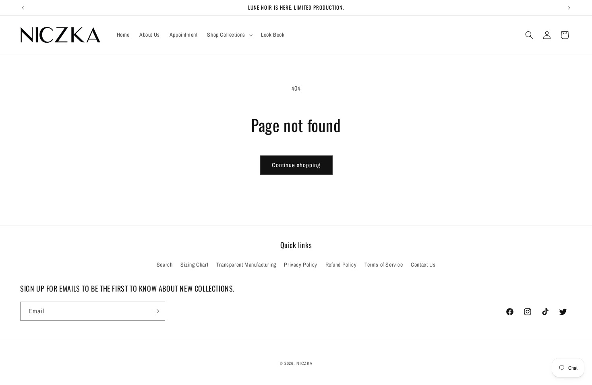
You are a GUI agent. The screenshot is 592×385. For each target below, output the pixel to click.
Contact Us (423, 264)
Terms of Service (383, 264)
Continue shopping (296, 165)
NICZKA (304, 363)
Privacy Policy (300, 264)
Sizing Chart (194, 264)
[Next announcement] (569, 7)
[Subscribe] (156, 311)
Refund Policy (341, 264)
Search (165, 264)
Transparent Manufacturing (246, 264)
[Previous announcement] (23, 7)
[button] (229, 34)
